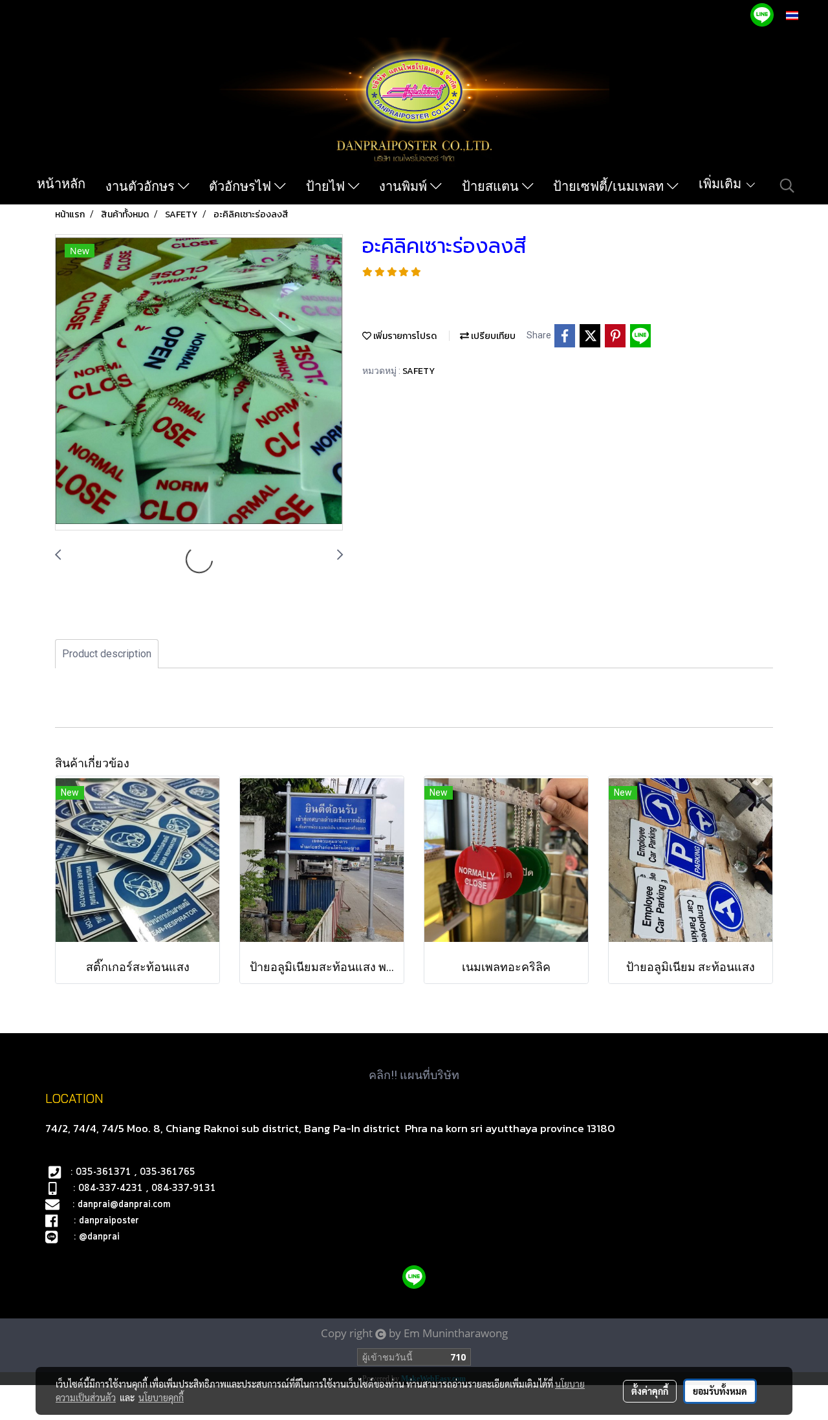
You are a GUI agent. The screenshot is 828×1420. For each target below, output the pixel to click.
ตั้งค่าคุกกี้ (649, 1391)
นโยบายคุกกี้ (161, 1397)
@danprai (99, 1236)
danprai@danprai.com (124, 1204)
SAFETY (418, 371)
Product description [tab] (106, 654)
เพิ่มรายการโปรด (404, 336)
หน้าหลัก (61, 183)
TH (805, 15)
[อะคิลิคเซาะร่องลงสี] (199, 383)
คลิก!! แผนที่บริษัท (414, 1075)
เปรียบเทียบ (492, 336)
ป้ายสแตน (492, 186)
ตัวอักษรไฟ (241, 186)
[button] (787, 185)
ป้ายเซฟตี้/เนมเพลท (610, 186)
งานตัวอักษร (141, 186)
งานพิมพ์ (404, 186)
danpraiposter (109, 1220)
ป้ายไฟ (327, 186)
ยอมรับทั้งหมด (720, 1391)
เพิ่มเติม (722, 183)
